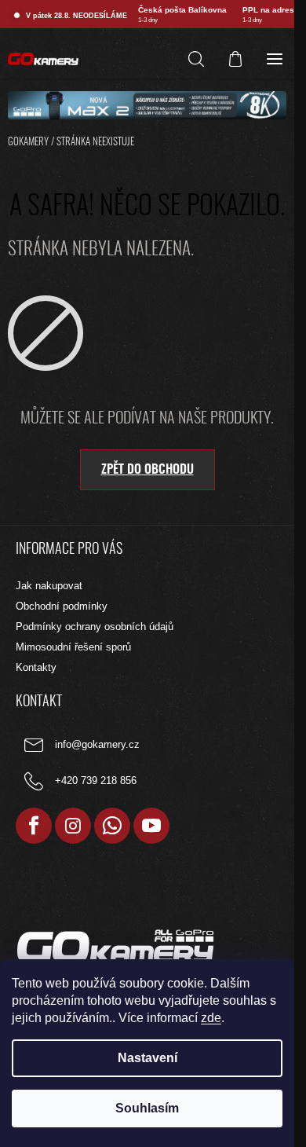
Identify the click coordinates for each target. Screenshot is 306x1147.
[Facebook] (34, 826)
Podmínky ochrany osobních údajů (94, 626)
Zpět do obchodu (147, 470)
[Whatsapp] (112, 826)
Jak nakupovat (49, 586)
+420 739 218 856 (96, 781)
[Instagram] (73, 826)
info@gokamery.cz (97, 745)
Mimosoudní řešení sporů (73, 647)
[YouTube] (151, 826)
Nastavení (147, 1058)
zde (211, 1017)
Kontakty (36, 667)
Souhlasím (147, 1108)
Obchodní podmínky (61, 606)
